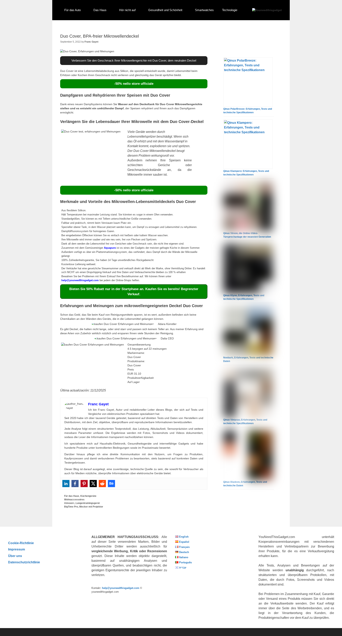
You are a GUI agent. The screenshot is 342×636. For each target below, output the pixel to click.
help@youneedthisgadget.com (80, 280)
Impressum (16, 549)
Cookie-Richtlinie (21, 543)
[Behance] (111, 483)
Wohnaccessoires (74, 499)
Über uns (15, 556)
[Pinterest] (84, 483)
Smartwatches (204, 10)
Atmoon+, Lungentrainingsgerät (82, 503)
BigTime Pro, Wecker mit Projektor (83, 506)
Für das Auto (72, 10)
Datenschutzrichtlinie (24, 562)
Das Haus (99, 10)
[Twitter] (93, 483)
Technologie (229, 10)
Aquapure (110, 247)
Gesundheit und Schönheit (165, 10)
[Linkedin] (65, 483)
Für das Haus (71, 496)
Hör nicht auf (127, 10)
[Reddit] (102, 483)
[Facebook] (75, 483)
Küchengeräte (88, 496)
